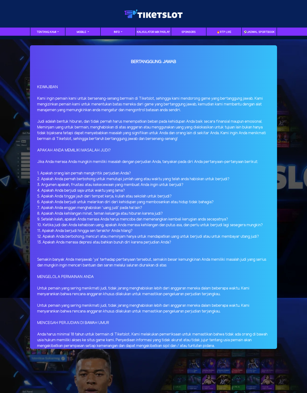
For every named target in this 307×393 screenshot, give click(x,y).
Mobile (82, 32)
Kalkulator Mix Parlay (153, 32)
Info (117, 32)
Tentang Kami (47, 32)
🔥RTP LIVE (224, 32)
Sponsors (189, 32)
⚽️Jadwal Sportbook (259, 32)
